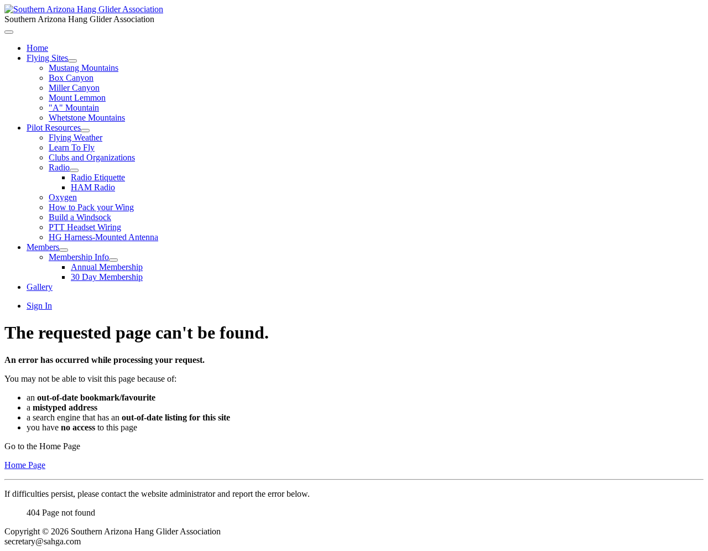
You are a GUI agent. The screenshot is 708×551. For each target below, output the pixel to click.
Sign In (39, 305)
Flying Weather (75, 137)
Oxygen (63, 197)
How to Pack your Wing (91, 207)
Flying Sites (47, 58)
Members (43, 247)
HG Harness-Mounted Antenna (103, 237)
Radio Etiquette (98, 177)
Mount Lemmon (77, 97)
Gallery (40, 287)
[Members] (63, 250)
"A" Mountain (74, 107)
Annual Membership (107, 267)
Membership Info (79, 257)
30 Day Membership (107, 277)
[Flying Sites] (72, 61)
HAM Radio (93, 187)
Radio (59, 167)
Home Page (24, 465)
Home (37, 48)
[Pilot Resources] (85, 130)
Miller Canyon (74, 87)
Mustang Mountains (83, 67)
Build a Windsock (80, 217)
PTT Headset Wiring (85, 227)
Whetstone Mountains (87, 117)
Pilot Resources (54, 127)
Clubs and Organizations (92, 157)
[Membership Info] (113, 260)
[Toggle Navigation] (8, 32)
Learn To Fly (72, 147)
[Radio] (74, 170)
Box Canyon (71, 77)
